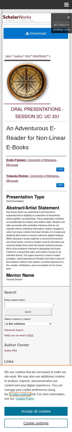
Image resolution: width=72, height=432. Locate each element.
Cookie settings (20, 394)
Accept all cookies (36, 411)
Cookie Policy (25, 398)
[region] (36, 398)
